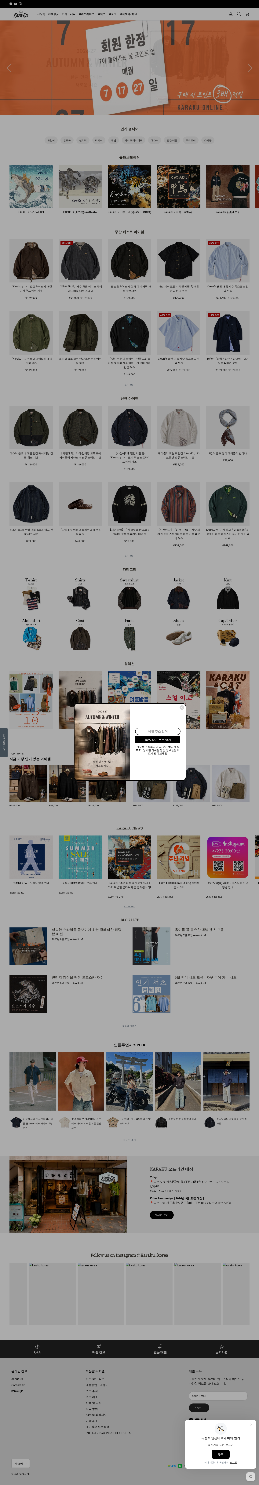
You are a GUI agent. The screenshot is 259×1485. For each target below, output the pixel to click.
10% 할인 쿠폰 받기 (158, 740)
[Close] (182, 707)
